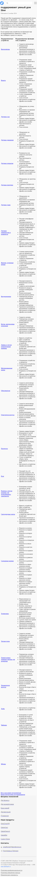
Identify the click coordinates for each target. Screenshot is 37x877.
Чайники (4, 725)
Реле (2, 476)
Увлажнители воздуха (5, 686)
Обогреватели (5, 390)
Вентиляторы (5, 49)
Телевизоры (5, 613)
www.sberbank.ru (6, 866)
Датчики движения (7, 140)
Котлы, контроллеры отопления (7, 325)
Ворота (3, 80)
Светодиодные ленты (8, 514)
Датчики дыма (5, 205)
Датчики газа (5, 117)
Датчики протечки (7, 185)
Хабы (3, 709)
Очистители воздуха (7, 415)
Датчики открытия (7, 163)
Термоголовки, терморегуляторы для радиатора (8, 659)
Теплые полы (5, 641)
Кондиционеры (6, 296)
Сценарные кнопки (7, 561)
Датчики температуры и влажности (6, 232)
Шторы (3, 764)
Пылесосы (4, 448)
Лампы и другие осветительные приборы (6, 346)
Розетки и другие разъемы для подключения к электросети (6, 493)
